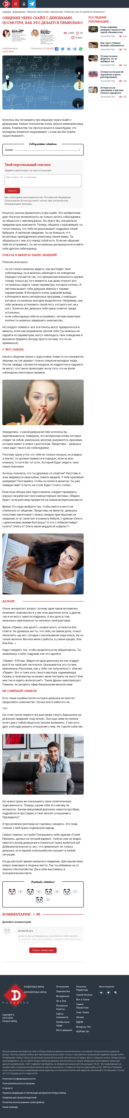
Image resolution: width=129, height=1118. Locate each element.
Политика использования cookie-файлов (23, 1102)
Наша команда (10, 1107)
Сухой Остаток (84, 994)
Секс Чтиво (82, 1012)
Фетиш (80, 1017)
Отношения (62, 986)
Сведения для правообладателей (19, 1097)
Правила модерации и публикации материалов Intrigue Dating (34, 1093)
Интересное (62, 996)
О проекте (7, 1088)
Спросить (12, 191)
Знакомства (63, 991)
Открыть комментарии (42, 950)
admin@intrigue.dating (35, 992)
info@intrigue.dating (34, 986)
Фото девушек (64, 1030)
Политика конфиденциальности (19, 1078)
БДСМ (79, 1022)
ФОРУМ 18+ (82, 1031)
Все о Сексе (83, 999)
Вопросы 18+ (83, 1026)
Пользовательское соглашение (18, 1083)
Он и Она (61, 1001)
